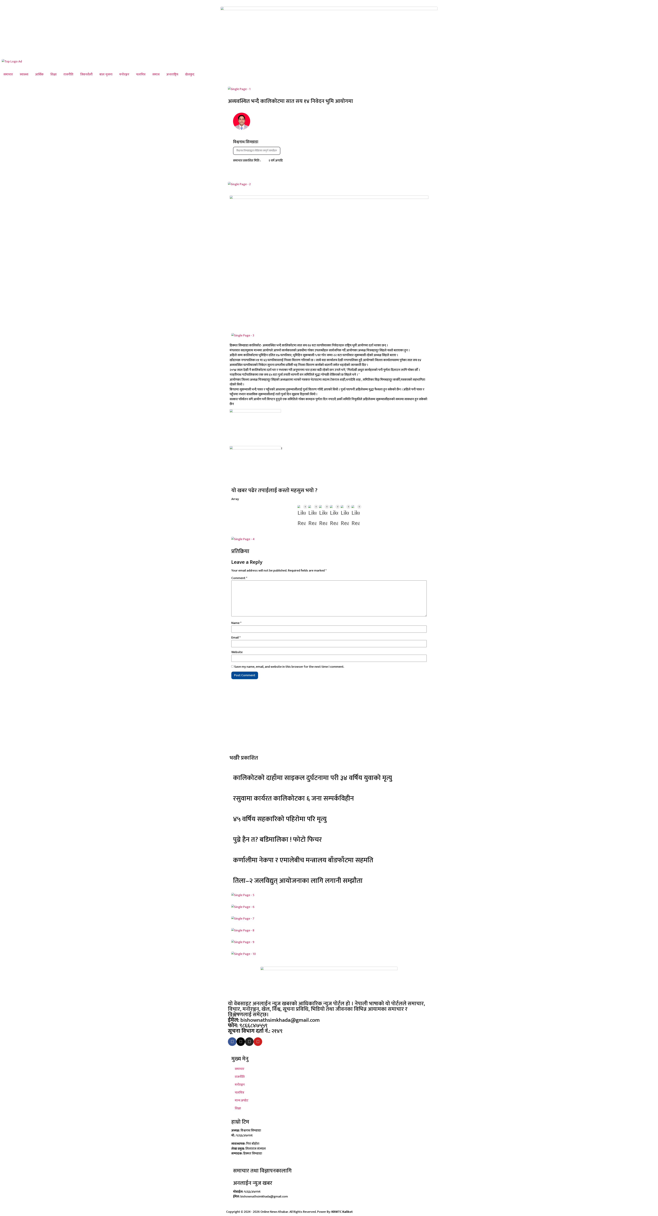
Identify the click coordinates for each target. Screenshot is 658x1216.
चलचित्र (140, 74)
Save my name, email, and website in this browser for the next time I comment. (289, 666)
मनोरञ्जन (124, 74)
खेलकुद (189, 74)
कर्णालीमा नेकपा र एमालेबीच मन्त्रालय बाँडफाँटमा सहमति (303, 860)
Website (237, 652)
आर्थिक (39, 74)
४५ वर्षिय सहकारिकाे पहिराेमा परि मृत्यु (280, 819)
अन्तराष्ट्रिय (172, 74)
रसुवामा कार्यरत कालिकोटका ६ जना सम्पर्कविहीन (293, 798)
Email (236, 637)
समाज (156, 74)
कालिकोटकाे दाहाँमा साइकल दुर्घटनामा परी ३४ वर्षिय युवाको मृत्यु (312, 778)
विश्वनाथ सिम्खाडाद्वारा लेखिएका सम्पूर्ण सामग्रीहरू (256, 150)
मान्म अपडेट (241, 1100)
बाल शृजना (105, 74)
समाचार (8, 74)
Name (236, 623)
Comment (239, 578)
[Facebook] (232, 1041)
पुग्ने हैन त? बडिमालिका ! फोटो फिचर (277, 839)
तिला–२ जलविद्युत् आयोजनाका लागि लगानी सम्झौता (298, 880)
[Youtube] (258, 1041)
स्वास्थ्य (24, 74)
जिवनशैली (86, 74)
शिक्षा (53, 74)
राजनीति (68, 74)
